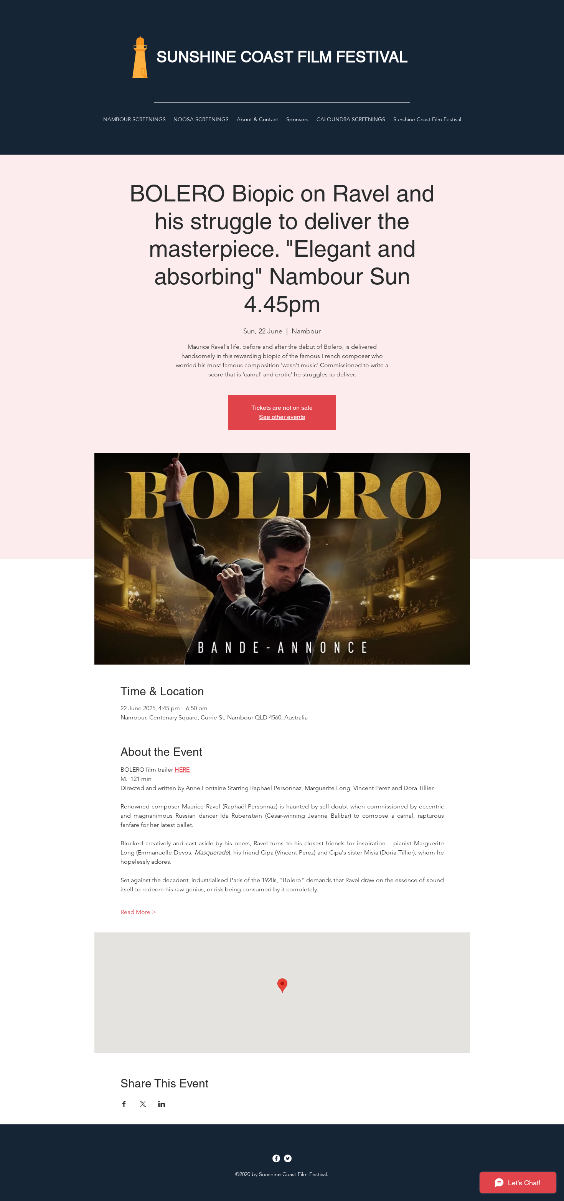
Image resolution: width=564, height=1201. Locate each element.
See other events (282, 417)
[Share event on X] (143, 1104)
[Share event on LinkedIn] (161, 1104)
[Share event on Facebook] (124, 1104)
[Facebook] (276, 1158)
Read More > (138, 912)
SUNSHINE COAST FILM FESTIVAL (282, 57)
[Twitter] (288, 1158)
